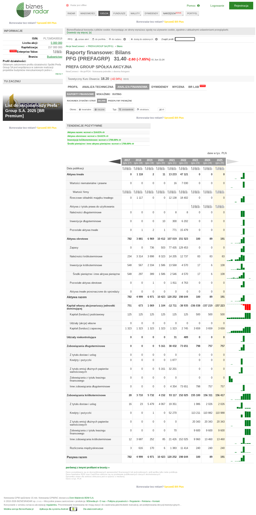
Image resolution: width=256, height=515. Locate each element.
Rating (116, 94)
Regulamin (135, 501)
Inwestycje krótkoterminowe (86, 265)
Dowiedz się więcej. (77, 32)
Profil (73, 86)
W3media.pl (92, 501)
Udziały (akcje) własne (83, 323)
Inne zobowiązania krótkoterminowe (90, 439)
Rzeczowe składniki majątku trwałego (91, 197)
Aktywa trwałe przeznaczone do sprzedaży (94, 291)
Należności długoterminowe (85, 212)
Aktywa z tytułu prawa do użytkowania (92, 206)
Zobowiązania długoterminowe (86, 346)
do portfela (100, 39)
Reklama (146, 501)
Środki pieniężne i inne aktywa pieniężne (96, 274)
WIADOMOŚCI (87, 13)
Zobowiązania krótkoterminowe (86, 395)
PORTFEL (192, 13)
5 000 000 (56, 42)
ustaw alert (83, 39)
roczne (101, 109)
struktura (144, 109)
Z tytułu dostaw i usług (83, 354)
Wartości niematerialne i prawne (88, 183)
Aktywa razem (77, 297)
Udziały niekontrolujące (81, 337)
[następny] (233, 161)
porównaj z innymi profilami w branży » (88, 467)
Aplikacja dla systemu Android (53, 509)
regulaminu (51, 505)
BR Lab (196, 86)
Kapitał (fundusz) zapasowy (86, 328)
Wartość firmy (81, 191)
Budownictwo (54, 56)
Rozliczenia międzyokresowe (86, 448)
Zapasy (74, 247)
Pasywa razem (77, 457)
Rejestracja (241, 5)
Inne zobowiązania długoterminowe (90, 386)
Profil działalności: (14, 61)
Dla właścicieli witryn (93, 509)
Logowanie (217, 5)
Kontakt (156, 501)
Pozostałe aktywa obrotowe (86, 282)
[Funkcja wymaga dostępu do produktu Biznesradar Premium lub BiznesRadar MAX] (127, 169)
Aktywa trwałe (75, 174)
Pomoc (192, 5)
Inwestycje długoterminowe (85, 221)
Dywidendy (159, 86)
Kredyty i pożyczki (80, 360)
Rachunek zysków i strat (81, 101)
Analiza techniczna (97, 86)
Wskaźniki (103, 94)
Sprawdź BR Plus (174, 21)
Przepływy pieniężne (120, 101)
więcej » (59, 74)
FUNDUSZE (119, 13)
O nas (103, 501)
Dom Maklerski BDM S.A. (81, 498)
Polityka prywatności (118, 501)
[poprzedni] (114, 161)
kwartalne (86, 109)
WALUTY (135, 13)
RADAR (71, 13)
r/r (163, 109)
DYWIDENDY (151, 13)
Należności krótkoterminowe (86, 256)
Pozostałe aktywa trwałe (84, 229)
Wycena (178, 86)
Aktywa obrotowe (77, 238)
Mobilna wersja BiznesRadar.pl (18, 509)
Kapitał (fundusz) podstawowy (87, 314)
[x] (90, 32)
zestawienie (127, 109)
